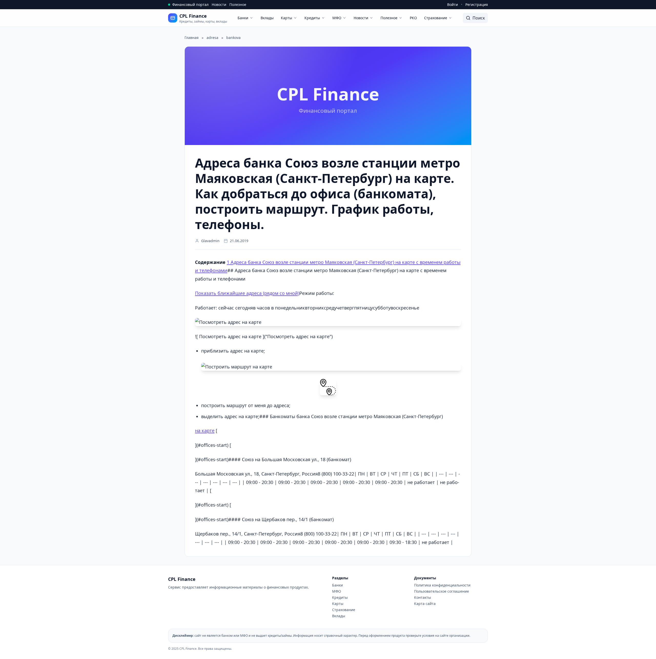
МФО (336, 17)
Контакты (422, 597)
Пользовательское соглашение (441, 591)
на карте (204, 430)
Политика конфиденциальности (442, 585)
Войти (452, 4)
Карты (286, 17)
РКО (413, 17)
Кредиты (312, 17)
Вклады (267, 17)
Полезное (237, 4)
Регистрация (476, 4)
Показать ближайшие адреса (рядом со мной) (247, 293)
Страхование (435, 17)
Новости (219, 4)
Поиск (479, 18)
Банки (243, 17)
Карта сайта (425, 603)
